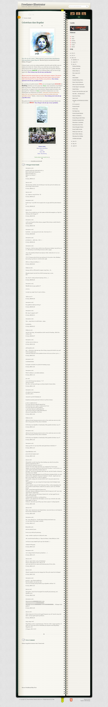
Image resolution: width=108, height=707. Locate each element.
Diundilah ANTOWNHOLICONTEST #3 (80, 101)
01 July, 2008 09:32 (30, 326)
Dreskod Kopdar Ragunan (77, 113)
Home (29, 687)
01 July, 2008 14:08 (30, 504)
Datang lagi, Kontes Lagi (77, 131)
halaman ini (38, 396)
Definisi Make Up (76, 70)
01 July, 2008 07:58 (30, 225)
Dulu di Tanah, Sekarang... (77, 133)
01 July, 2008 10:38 (30, 344)
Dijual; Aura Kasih (76, 68)
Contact (79, 17)
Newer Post (25, 687)
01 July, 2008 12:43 (30, 448)
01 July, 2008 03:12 (30, 188)
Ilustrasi (26, 18)
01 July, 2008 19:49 (30, 595)
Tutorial (73, 46)
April (74, 145)
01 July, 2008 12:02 (30, 414)
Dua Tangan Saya (75, 111)
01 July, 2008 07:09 (30, 216)
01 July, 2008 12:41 (30, 427)
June (74, 141)
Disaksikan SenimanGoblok (78, 120)
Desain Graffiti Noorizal (77, 129)
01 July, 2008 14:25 (30, 546)
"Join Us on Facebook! (78, 13)
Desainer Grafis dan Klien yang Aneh (80, 91)
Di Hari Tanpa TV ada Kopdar (78, 86)
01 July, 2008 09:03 (30, 264)
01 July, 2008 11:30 (30, 386)
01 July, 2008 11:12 (30, 375)
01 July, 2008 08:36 (30, 242)
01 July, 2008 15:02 (30, 574)
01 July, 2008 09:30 (30, 298)
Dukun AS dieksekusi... (77, 115)
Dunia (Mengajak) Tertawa (77, 127)
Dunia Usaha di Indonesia (77, 82)
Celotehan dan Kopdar (76, 138)
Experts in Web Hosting (85, 700)
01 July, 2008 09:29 (30, 280)
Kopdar (29, 18)
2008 (72, 57)
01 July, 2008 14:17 (30, 523)
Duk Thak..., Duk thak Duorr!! (78, 93)
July (74, 64)
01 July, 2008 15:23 (30, 585)
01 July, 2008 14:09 (30, 513)
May (74, 143)
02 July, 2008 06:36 (30, 617)
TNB (53, 699)
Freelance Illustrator (33, 4)
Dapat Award (75, 98)
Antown (27, 182)
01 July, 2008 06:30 (30, 206)
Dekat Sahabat (75, 77)
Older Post (34, 687)
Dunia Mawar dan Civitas (77, 124)
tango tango (28, 621)
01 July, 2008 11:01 (30, 366)
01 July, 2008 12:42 (30, 439)
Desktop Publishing (76, 66)
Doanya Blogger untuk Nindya (78, 117)
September (75, 59)
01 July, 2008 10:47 (30, 355)
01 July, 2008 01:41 (30, 178)
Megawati (46, 60)
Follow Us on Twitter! (72, 13)
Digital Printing (75, 89)
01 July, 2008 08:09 (30, 234)
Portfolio (73, 40)
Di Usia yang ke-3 (76, 104)
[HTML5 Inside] (71, 699)
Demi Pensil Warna (76, 96)
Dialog (73, 75)
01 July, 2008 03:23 (30, 196)
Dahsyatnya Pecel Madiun (77, 136)
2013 (72, 55)
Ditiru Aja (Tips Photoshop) (78, 84)
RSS (84, 13)
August (74, 62)
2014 (72, 53)
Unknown (28, 267)
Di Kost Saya (75, 108)
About (73, 38)
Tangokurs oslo (29, 627)
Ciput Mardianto (29, 451)
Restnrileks (28, 527)
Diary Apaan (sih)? (76, 73)
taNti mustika (29, 348)
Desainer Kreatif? (75, 106)
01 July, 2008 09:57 (30, 336)
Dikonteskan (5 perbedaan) (77, 122)
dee (26, 378)
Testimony (74, 42)
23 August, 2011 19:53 (31, 629)
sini (49, 157)
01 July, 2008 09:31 (30, 315)
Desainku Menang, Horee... (78, 80)
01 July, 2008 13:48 (30, 456)
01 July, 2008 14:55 (30, 555)
